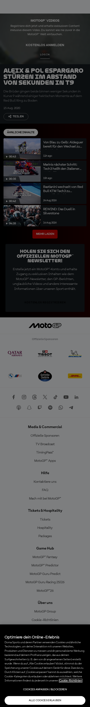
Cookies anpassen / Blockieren (45, 689)
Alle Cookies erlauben (45, 700)
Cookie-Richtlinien (70, 680)
